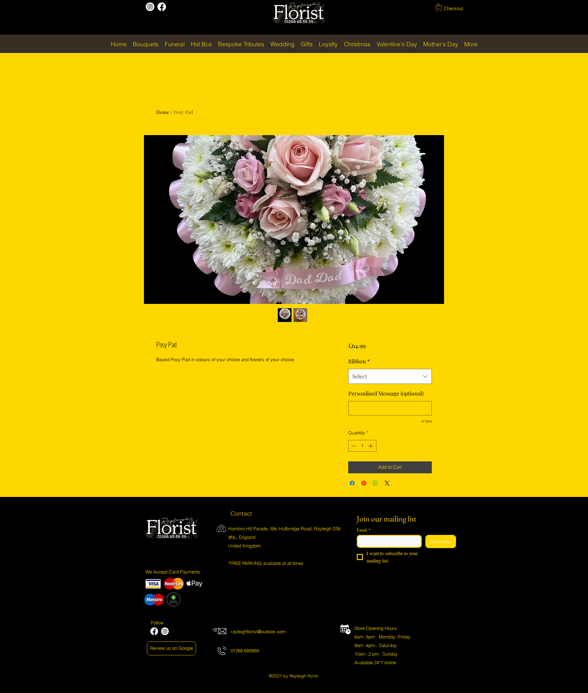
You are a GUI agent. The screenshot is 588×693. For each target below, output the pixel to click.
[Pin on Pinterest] (364, 483)
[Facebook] (161, 6)
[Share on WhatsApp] (375, 483)
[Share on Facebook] (352, 483)
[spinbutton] (362, 446)
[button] (438, 7)
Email (364, 529)
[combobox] (390, 376)
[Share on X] (387, 483)
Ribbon (359, 361)
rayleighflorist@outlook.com (258, 631)
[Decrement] (353, 446)
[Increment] (371, 446)
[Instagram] (150, 6)
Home (162, 112)
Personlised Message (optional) (386, 393)
